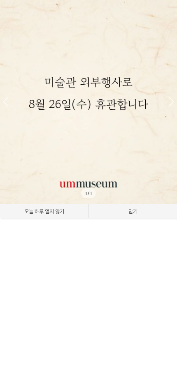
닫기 (132, 211)
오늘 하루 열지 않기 (44, 211)
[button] (171, 102)
